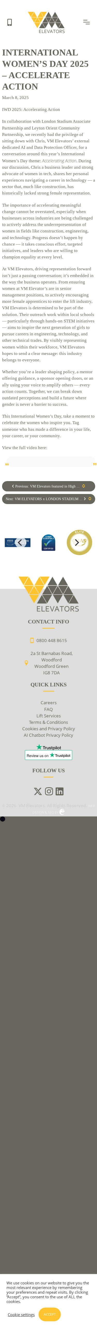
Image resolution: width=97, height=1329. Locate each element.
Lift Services (48, 716)
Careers (49, 703)
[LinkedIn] (60, 792)
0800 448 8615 (51, 640)
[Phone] (9, 21)
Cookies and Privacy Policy (48, 729)
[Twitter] (37, 792)
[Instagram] (49, 792)
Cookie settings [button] (21, 1314)
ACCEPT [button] (50, 1314)
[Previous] (20, 542)
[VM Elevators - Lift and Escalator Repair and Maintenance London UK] (47, 13)
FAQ (48, 709)
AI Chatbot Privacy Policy (48, 735)
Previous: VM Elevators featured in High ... (47, 486)
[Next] (76, 542)
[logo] (48, 542)
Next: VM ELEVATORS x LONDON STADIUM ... (45, 499)
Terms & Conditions (48, 722)
